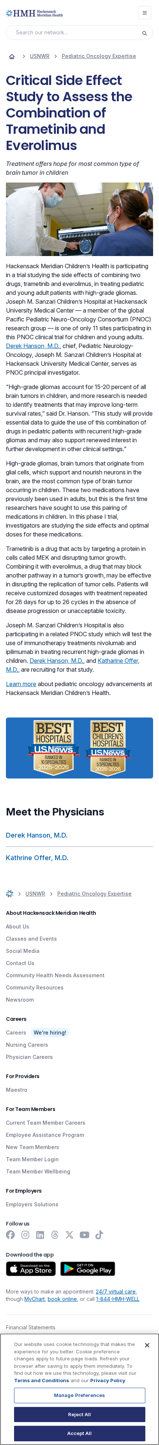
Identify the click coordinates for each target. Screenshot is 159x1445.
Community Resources (35, 987)
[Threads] (54, 1234)
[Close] (147, 1345)
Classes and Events (31, 938)
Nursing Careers (27, 1045)
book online (62, 1299)
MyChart (34, 1299)
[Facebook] (10, 1234)
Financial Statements (30, 1327)
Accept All (79, 1433)
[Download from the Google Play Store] (87, 1268)
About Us (17, 926)
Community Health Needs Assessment (55, 975)
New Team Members (32, 1147)
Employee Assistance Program (45, 1135)
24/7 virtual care (116, 1291)
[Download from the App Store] (31, 1268)
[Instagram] (25, 1234)
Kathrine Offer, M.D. (37, 858)
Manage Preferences (79, 1395)
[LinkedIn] (39, 1234)
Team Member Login (32, 1159)
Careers (16, 1032)
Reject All (79, 1414)
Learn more (21, 684)
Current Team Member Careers (45, 1122)
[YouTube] (84, 1234)
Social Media (23, 951)
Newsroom (20, 999)
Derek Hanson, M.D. (33, 346)
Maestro (16, 1090)
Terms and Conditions (41, 1380)
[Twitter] (69, 1234)
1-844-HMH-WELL (117, 1299)
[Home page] (12, 56)
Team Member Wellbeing (38, 1171)
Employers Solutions (32, 1204)
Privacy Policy (107, 1380)
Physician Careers (29, 1057)
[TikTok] (99, 1234)
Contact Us (20, 963)
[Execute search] (147, 32)
